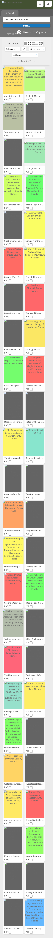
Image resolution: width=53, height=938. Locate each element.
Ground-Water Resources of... (18, 494)
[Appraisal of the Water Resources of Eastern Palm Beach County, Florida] (13, 804)
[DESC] (23, 49)
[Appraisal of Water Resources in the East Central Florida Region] (13, 912)
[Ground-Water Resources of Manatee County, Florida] (34, 804)
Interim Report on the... (37, 204)
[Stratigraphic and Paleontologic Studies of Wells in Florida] (34, 876)
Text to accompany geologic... (18, 132)
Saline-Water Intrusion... (15, 204)
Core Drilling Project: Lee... (16, 385)
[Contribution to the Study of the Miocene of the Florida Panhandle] (13, 152)
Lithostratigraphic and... (15, 566)
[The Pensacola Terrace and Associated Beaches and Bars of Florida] (34, 659)
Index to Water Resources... (38, 132)
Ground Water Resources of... (18, 277)
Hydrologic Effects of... (36, 783)
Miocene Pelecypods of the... (17, 856)
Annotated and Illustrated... (17, 96)
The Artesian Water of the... (17, 530)
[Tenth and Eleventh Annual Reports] (34, 297)
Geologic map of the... (14, 711)
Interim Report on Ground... (39, 602)
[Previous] (19, 61)
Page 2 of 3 (26, 61)
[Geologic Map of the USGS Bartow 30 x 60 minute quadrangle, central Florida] (34, 80)
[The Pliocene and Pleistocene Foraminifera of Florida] (13, 659)
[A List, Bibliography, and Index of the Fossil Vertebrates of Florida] (34, 623)
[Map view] (41, 43)
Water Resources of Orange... (18, 783)
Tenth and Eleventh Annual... (39, 313)
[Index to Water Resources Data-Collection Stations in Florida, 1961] (34, 116)
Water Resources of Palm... (16, 313)
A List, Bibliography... (36, 639)
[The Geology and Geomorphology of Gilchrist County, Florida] (13, 442)
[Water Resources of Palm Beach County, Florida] (13, 297)
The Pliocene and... (13, 675)
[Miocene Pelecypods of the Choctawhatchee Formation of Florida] (13, 840)
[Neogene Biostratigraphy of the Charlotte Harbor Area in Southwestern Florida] (34, 514)
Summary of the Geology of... (39, 240)
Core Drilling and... (34, 277)
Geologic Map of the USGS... (39, 96)
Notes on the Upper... (36, 421)
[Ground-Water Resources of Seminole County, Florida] (13, 587)
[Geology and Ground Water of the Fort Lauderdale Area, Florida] (34, 550)
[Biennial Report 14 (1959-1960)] (34, 442)
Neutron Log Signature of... (38, 928)
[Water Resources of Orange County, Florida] (13, 768)
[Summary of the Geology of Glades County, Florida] (34, 225)
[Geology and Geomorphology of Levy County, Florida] (34, 333)
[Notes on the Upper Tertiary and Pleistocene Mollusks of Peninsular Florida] (34, 406)
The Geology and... (13, 458)
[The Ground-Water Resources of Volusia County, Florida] (34, 478)
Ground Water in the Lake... (38, 711)
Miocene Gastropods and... (16, 892)
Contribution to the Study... (17, 168)
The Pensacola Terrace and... (39, 675)
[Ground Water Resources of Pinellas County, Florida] (13, 261)
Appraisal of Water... (14, 928)
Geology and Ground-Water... (39, 385)
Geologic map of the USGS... (39, 168)
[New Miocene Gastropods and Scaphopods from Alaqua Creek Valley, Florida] (34, 731)
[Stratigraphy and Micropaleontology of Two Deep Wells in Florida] (13, 225)
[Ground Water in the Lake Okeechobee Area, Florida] (34, 695)
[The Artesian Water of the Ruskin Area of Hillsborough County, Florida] (13, 514)
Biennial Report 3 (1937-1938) (18, 349)
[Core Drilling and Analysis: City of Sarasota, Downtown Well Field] (34, 261)
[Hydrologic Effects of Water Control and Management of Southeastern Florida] (34, 768)
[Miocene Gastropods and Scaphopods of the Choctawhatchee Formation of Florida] (13, 876)
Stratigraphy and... (13, 240)
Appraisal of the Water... (15, 820)
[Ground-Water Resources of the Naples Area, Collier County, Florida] (13, 478)
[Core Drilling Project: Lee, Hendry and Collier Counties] (13, 369)
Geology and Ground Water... (39, 566)
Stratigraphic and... (13, 421)
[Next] (34, 61)
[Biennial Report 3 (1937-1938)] (13, 333)
